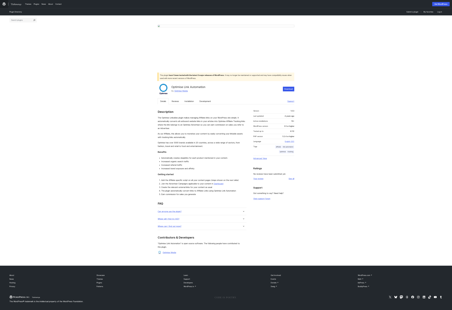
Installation (189, 101)
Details (163, 101)
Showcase (101, 275)
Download (288, 89)
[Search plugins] (34, 20)
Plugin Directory (15, 12)
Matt (360, 279)
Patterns (100, 286)
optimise (283, 152)
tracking (290, 152)
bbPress (362, 283)
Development (205, 101)
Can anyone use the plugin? (170, 211)
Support (290, 101)
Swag (274, 286)
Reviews (175, 101)
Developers (188, 283)
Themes (100, 279)
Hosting (12, 283)
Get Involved (276, 275)
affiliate (278, 147)
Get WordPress (440, 4)
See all (291, 178)
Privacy (12, 286)
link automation (288, 147)
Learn (186, 275)
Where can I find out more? (169, 226)
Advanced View (260, 158)
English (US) (289, 141)
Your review (258, 178)
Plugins (99, 283)
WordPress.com (365, 275)
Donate (274, 283)
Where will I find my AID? (168, 219)
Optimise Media (181, 91)
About (11, 275)
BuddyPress (363, 286)
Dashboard (218, 184)
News (11, 279)
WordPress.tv (190, 286)
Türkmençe (36, 297)
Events (273, 279)
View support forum (261, 198)
